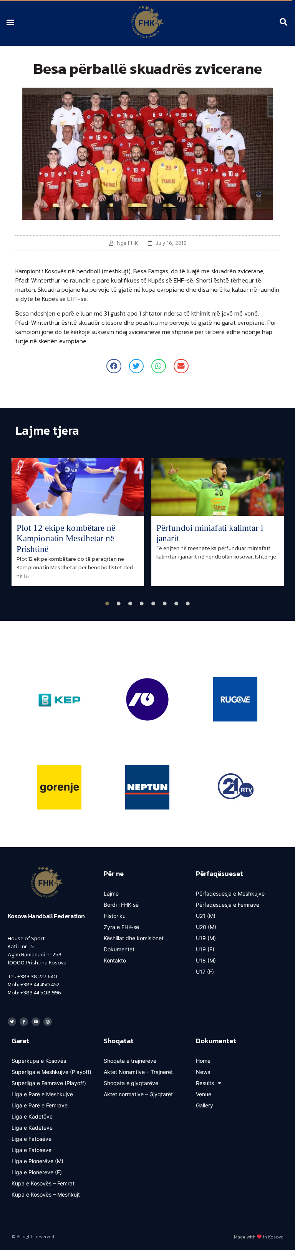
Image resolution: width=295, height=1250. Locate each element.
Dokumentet (119, 949)
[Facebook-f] (24, 1021)
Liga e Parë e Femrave (40, 1105)
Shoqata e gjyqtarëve (131, 1083)
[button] (10, 21)
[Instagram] (47, 1021)
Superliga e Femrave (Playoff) (49, 1083)
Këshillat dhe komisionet (134, 938)
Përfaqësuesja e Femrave (227, 904)
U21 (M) (205, 916)
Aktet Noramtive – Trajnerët (138, 1072)
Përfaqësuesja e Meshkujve (230, 893)
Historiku (115, 916)
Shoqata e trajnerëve (130, 1060)
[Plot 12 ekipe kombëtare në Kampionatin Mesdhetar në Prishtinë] (78, 487)
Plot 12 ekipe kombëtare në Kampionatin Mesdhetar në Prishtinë (66, 538)
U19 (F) (205, 949)
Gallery (204, 1105)
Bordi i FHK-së (121, 904)
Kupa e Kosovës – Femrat (43, 1183)
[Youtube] (35, 1021)
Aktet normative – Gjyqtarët (138, 1094)
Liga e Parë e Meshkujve (42, 1094)
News (203, 1072)
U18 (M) (206, 960)
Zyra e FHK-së (121, 927)
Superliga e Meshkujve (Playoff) (51, 1072)
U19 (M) (206, 938)
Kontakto (115, 960)
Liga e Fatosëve (31, 1138)
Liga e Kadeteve (32, 1127)
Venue (203, 1094)
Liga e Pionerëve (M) (37, 1161)
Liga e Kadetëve (32, 1116)
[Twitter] (12, 1021)
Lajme (111, 893)
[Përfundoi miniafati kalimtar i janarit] (217, 487)
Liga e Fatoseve (31, 1150)
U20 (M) (206, 927)
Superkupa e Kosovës (39, 1060)
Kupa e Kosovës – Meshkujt (46, 1194)
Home (203, 1060)
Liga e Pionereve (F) (37, 1172)
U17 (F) (205, 971)
